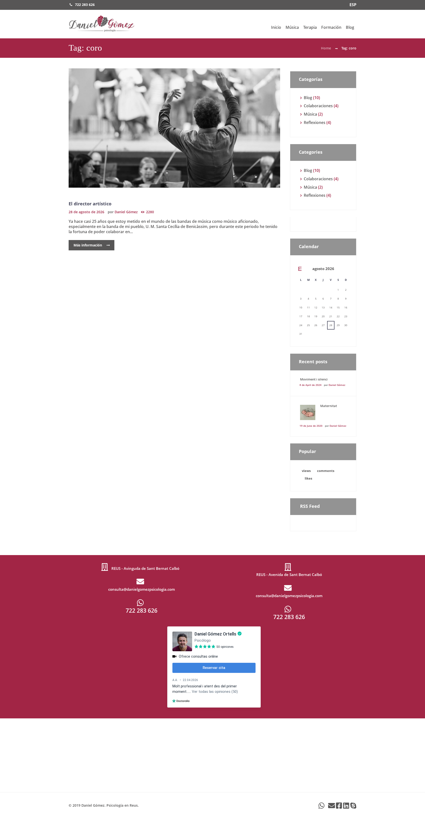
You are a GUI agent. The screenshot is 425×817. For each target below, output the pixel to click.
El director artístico (90, 204)
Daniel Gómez (126, 212)
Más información (88, 245)
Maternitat (328, 406)
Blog (350, 27)
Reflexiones (314, 122)
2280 (150, 212)
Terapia (310, 27)
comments (325, 471)
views (306, 471)
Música (292, 27)
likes (308, 478)
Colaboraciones (318, 105)
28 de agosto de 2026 (86, 212)
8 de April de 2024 (310, 385)
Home (326, 48)
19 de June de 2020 (311, 425)
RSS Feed (310, 506)
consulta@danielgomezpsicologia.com (141, 589)
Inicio (276, 27)
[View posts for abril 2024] (301, 269)
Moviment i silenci (314, 379)
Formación (331, 27)
